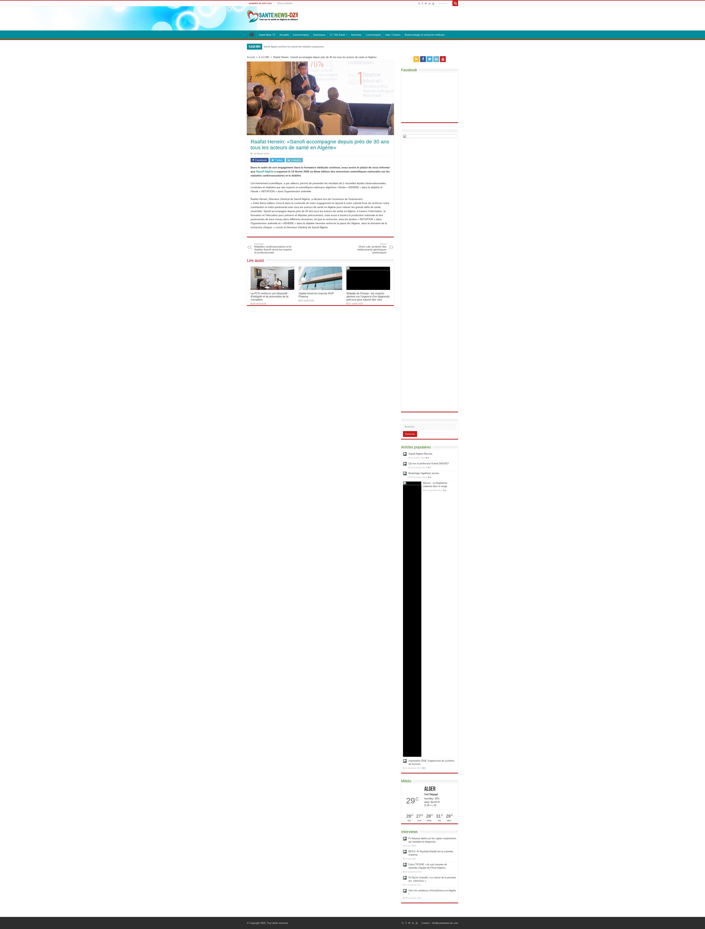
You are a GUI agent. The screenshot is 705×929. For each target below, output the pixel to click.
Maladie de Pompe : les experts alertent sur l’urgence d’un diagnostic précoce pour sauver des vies (368, 296)
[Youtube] (433, 3)
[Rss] (419, 3)
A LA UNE (264, 57)
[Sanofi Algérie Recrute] (405, 454)
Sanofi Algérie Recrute (420, 453)
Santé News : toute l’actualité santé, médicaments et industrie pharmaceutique (251, 34)
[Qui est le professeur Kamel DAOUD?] (405, 464)
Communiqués (373, 34)
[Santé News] (272, 15)
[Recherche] (455, 3)
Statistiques (319, 34)
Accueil (251, 57)
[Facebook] (422, 3)
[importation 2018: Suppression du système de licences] (405, 761)
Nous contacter (284, 3)
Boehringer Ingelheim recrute (423, 473)
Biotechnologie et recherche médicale (424, 34)
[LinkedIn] (429, 3)
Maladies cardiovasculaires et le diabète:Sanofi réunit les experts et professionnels (273, 248)
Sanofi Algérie (265, 171)
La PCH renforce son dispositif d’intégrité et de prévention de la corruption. (269, 296)
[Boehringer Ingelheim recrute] (405, 473)
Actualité (284, 34)
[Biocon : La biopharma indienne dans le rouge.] (412, 619)
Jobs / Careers (393, 34)
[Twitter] (425, 3)
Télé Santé (339, 34)
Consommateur (301, 34)
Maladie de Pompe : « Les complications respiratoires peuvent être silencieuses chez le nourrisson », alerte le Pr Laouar (323, 46)
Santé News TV (267, 34)
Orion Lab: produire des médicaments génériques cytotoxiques (371, 248)
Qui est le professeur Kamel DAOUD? (428, 463)
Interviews (356, 34)
